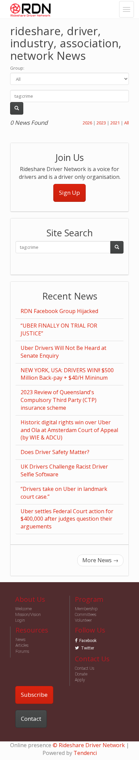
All (126, 123)
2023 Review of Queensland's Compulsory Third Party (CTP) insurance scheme (58, 399)
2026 (87, 123)
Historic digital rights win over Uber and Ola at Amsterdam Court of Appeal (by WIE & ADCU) (69, 430)
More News (100, 560)
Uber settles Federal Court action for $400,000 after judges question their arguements (67, 518)
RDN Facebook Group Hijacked (59, 311)
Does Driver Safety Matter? (55, 452)
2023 (101, 123)
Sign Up (69, 192)
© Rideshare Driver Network (89, 745)
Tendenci (85, 753)
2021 (115, 123)
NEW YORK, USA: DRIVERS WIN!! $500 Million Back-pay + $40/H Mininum (67, 374)
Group (16, 68)
